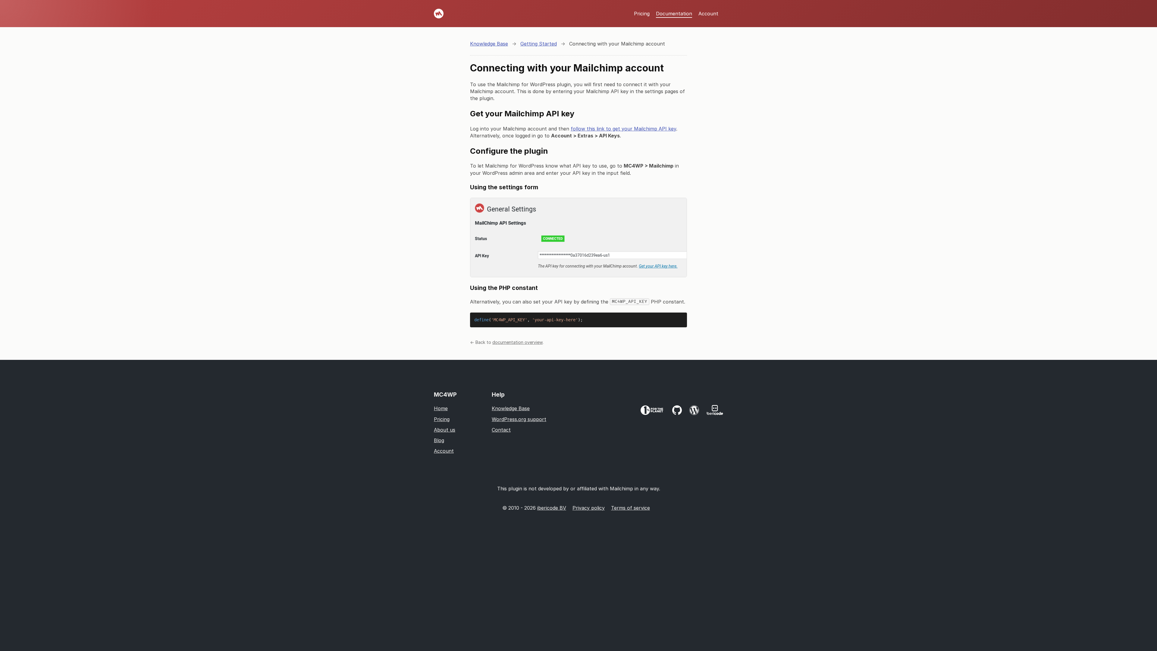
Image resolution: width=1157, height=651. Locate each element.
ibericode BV (551, 508)
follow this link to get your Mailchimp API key (623, 129)
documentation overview (517, 342)
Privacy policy (588, 508)
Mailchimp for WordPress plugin (439, 13)
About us (444, 430)
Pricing (642, 14)
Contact (501, 430)
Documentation (674, 14)
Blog (439, 440)
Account (708, 14)
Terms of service (630, 508)
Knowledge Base (511, 408)
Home (441, 408)
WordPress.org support (519, 419)
